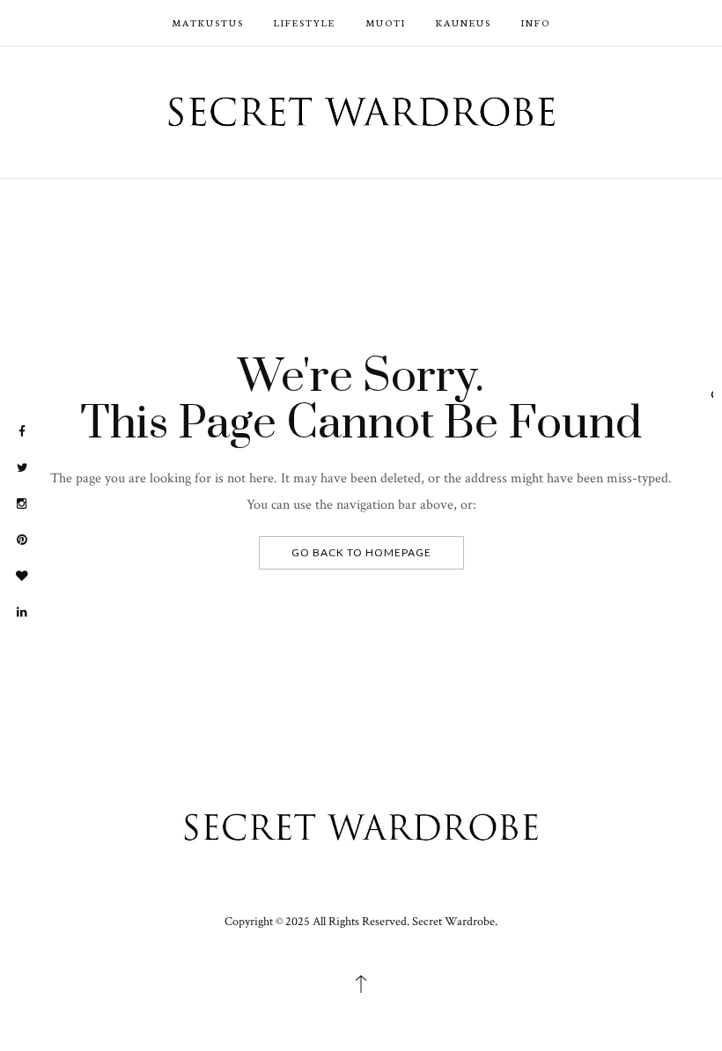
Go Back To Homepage (361, 552)
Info (535, 22)
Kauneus (463, 22)
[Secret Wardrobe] (361, 110)
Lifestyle (304, 22)
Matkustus (208, 22)
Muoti (385, 22)
